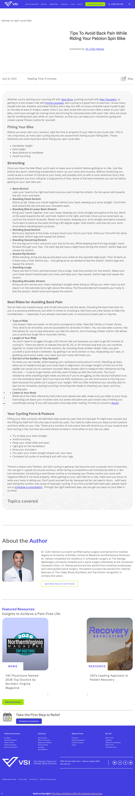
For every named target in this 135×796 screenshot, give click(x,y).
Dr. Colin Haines (95, 48)
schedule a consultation (28, 487)
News (13, 666)
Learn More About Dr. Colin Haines (59, 584)
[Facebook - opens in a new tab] (125, 763)
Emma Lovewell (54, 102)
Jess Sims (67, 99)
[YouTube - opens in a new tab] (131, 763)
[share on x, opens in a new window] (4, 393)
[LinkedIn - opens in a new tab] (114, 763)
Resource (97, 666)
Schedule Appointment (95, 4)
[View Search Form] (129, 4)
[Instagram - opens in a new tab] (120, 763)
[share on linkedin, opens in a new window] (4, 403)
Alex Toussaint (108, 99)
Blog (130, 78)
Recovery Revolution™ (32, 4)
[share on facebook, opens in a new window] (4, 398)
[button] (25, 655)
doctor (115, 402)
